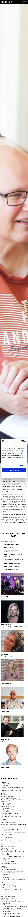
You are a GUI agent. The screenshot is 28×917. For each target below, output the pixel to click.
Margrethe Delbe (9, 569)
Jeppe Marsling (8, 547)
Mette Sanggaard (9, 550)
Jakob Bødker (8, 563)
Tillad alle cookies (14, 470)
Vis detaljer (20, 465)
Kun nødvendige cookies (14, 475)
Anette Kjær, (7, 559)
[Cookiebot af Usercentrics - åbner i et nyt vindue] (20, 441)
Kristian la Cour (8, 554)
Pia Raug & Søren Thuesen (11, 544)
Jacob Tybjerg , (8, 566)
